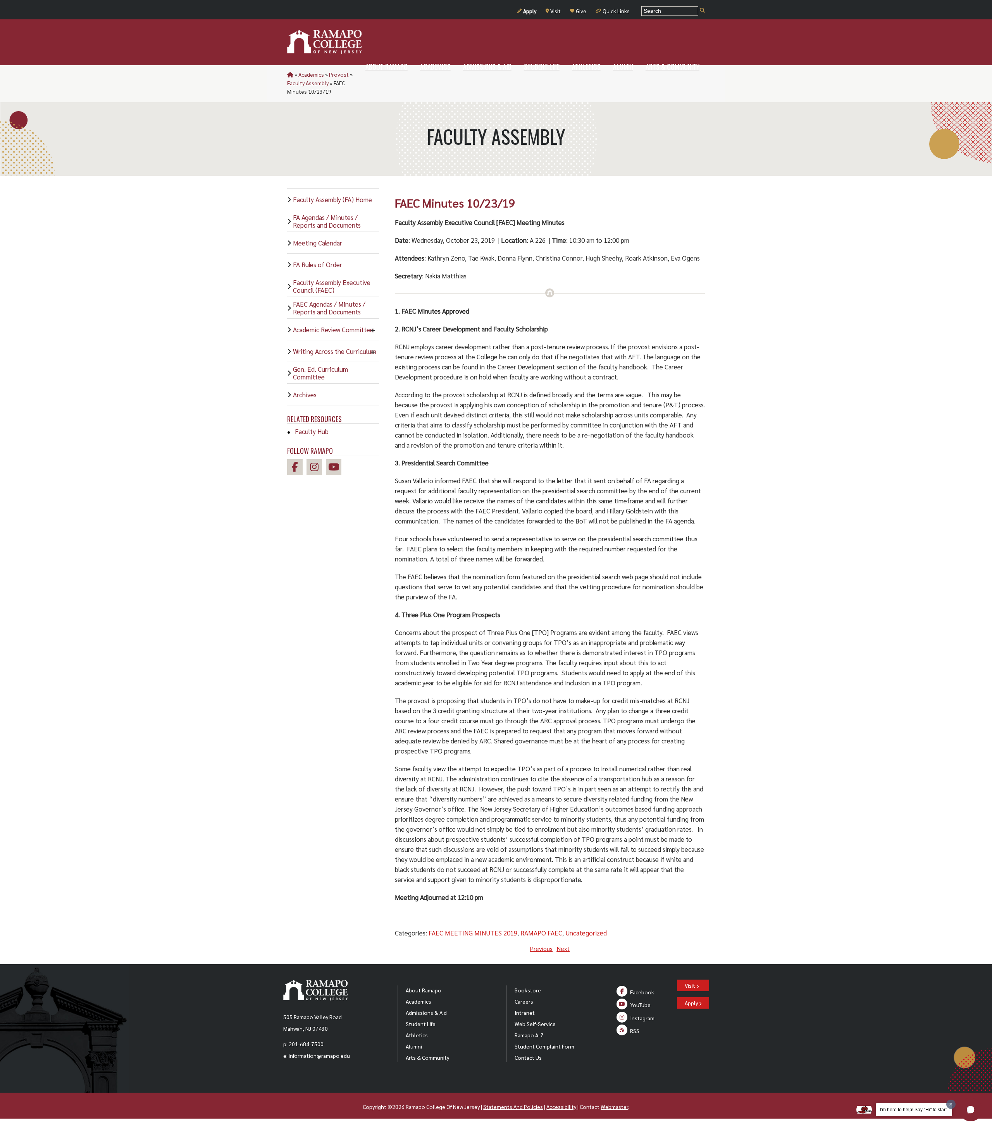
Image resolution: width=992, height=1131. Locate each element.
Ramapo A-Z (529, 1034)
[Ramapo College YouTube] (335, 468)
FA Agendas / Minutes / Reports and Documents (327, 221)
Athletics (417, 1034)
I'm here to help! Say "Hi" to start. (914, 1109)
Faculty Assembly (308, 82)
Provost (339, 74)
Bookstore (528, 990)
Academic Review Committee (333, 329)
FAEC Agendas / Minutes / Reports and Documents (329, 308)
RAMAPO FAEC (541, 932)
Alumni (414, 1046)
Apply (529, 10)
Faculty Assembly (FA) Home (332, 199)
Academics (311, 74)
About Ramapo (423, 990)
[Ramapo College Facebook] (297, 468)
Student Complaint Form (544, 1046)
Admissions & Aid (426, 1012)
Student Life (421, 1023)
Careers (524, 1001)
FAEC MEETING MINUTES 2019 (473, 932)
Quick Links (616, 10)
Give (581, 10)
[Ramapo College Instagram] (316, 468)
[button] (970, 1109)
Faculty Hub (312, 431)
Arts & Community (427, 1057)
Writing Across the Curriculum (334, 351)
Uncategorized (586, 932)
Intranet (525, 1012)
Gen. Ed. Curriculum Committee (320, 373)
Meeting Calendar (317, 243)
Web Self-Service (535, 1023)
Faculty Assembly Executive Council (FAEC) (331, 286)
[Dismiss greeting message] (951, 1104)
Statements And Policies (513, 1106)
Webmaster (614, 1106)
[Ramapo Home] (324, 41)
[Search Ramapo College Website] (702, 10)
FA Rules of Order (317, 264)
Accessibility (561, 1106)
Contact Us (528, 1057)
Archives (305, 394)
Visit (555, 10)
